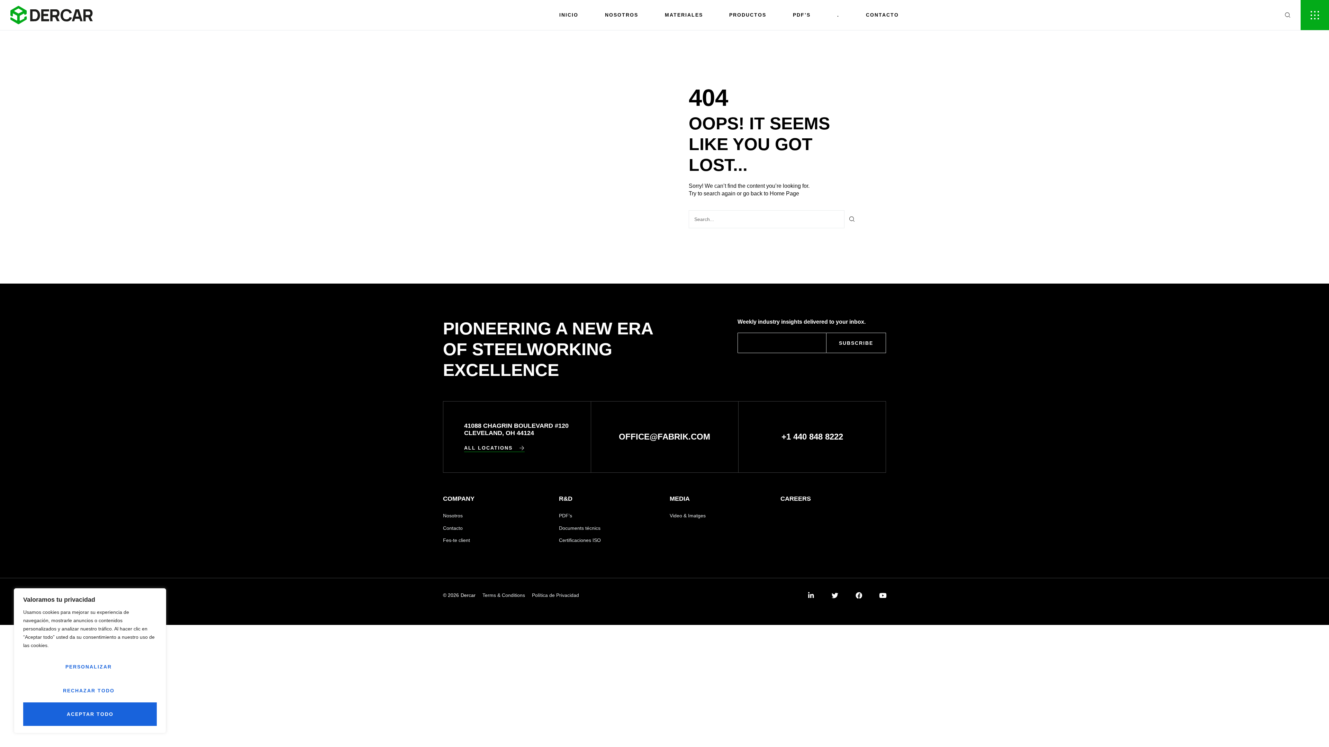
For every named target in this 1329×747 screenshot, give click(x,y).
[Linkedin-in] (811, 595)
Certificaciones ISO (580, 540)
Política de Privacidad (555, 595)
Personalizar (88, 667)
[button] (494, 448)
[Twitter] (835, 595)
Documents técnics (579, 528)
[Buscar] (852, 219)
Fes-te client (456, 540)
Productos (747, 15)
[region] (90, 660)
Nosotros (621, 15)
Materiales (684, 15)
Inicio (568, 15)
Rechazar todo (89, 690)
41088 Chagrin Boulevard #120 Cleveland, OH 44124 (516, 429)
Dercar (468, 595)
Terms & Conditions (503, 595)
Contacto (882, 15)
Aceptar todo (90, 714)
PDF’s (565, 515)
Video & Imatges (688, 515)
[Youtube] (882, 595)
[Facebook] (859, 595)
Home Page (784, 193)
